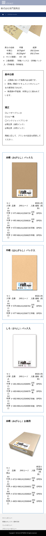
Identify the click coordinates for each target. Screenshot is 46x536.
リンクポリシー (7, 525)
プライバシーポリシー (9, 529)
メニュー (9, 3)
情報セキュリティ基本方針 (10, 522)
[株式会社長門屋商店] (10, 8)
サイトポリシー (7, 518)
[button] (4, 2)
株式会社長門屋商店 (21, 533)
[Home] (3, 15)
